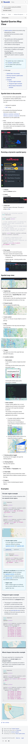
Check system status (20, 733)
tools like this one (15, 610)
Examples (9, 79)
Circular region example (15, 81)
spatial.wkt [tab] (16, 549)
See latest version (7, 10)
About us (18, 738)
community (18, 730)
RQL (9, 209)
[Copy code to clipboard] (25, 213)
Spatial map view (11, 77)
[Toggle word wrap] (23, 213)
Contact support (15, 728)
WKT (6, 107)
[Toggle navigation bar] (2, 2)
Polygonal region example (15, 83)
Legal (22, 738)
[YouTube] (6, 741)
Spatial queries (8, 30)
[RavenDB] (6, 2)
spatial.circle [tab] (8, 549)
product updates (15, 731)
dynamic (10, 62)
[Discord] (9, 741)
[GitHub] (3, 741)
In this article (5, 17)
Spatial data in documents (13, 73)
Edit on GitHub (6, 722)
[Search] (25, 2)
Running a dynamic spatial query (15, 75)
